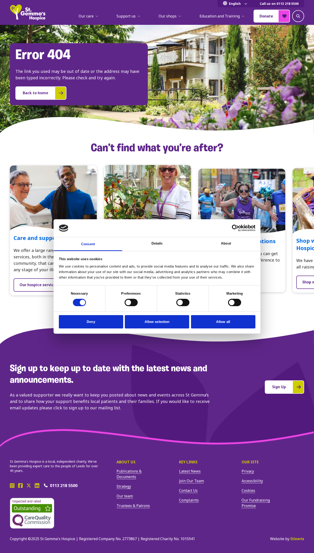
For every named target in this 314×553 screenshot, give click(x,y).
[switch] (131, 302)
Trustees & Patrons (133, 505)
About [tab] (226, 243)
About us (126, 462)
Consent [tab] (88, 244)
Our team (125, 496)
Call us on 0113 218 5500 (279, 3)
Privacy (248, 471)
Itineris (297, 538)
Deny (91, 322)
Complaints (189, 500)
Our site (250, 462)
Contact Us (188, 490)
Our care (86, 16)
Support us (126, 16)
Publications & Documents (129, 474)
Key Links (188, 462)
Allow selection (157, 322)
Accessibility (252, 480)
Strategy (124, 486)
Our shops (168, 16)
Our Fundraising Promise (256, 503)
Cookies (248, 490)
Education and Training (220, 16)
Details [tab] (157, 243)
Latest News (190, 471)
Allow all (223, 322)
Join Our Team (191, 480)
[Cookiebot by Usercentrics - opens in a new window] (235, 228)
